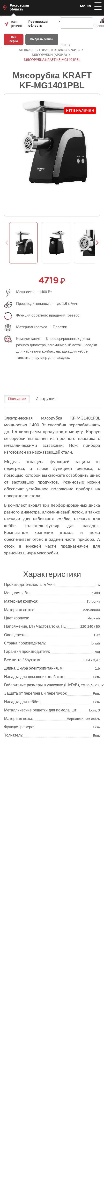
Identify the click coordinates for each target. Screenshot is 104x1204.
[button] (97, 243)
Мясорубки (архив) (49, 55)
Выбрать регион (41, 39)
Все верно (13, 39)
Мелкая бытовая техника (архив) (49, 50)
